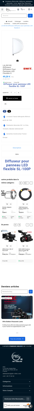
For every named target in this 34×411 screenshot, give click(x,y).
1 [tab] (17, 61)
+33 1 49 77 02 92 (8, 376)
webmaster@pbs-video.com (12, 373)
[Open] (2, 9)
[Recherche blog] (31, 292)
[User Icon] (18, 9)
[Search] (30, 15)
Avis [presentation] (17, 154)
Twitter (9, 111)
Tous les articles (15, 339)
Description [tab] (17, 148)
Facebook (4, 111)
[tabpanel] (17, 46)
